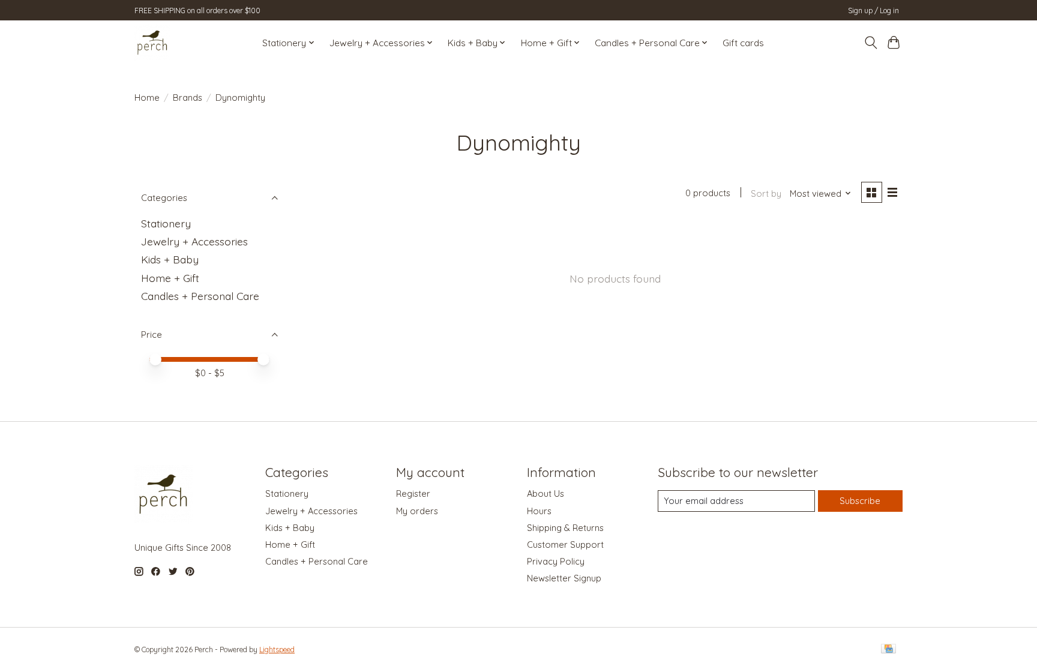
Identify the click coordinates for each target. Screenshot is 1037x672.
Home (147, 97)
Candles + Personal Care (200, 295)
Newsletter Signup (564, 578)
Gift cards (743, 43)
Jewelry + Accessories (194, 241)
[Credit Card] (888, 649)
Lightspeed (277, 649)
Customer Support (565, 544)
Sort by (766, 193)
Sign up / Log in (873, 10)
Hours (539, 511)
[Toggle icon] (870, 42)
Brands (187, 97)
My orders (417, 511)
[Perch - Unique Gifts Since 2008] (152, 43)
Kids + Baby (170, 259)
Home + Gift (170, 277)
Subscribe (860, 500)
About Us (545, 493)
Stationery (166, 223)
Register (413, 493)
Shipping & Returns (565, 527)
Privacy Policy (556, 561)
